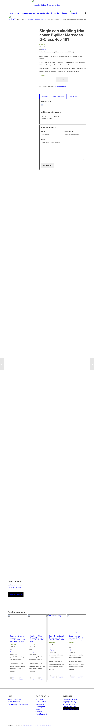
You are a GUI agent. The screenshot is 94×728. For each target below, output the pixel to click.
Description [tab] (45, 96)
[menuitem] (11, 13)
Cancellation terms (14, 590)
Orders (38, 709)
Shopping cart (40, 707)
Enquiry (43, 139)
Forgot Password (41, 714)
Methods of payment (15, 585)
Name (43, 131)
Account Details (41, 702)
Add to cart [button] (14, 678)
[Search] (84, 13)
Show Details (21, 678)
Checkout (39, 711)
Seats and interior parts (59, 86)
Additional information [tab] (58, 96)
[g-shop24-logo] (47, 5)
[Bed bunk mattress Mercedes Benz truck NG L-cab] (92, 364)
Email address (68, 131)
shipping (44, 49)
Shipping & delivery (14, 587)
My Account (40, 699)
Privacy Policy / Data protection (18, 704)
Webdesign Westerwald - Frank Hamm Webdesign (37, 725)
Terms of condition (14, 702)
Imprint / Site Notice (14, 699)
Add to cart (62, 80)
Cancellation (40, 704)
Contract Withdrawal (15, 594)
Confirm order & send (15, 592)
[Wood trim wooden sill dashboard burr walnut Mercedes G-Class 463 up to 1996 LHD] (2, 364)
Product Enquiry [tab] (73, 96)
